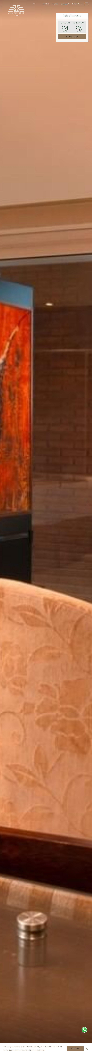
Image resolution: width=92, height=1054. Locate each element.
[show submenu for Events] (82, 4)
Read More (40, 1050)
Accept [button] (75, 1049)
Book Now (72, 36)
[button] (65, 27)
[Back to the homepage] (16, 10)
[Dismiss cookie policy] (86, 1048)
